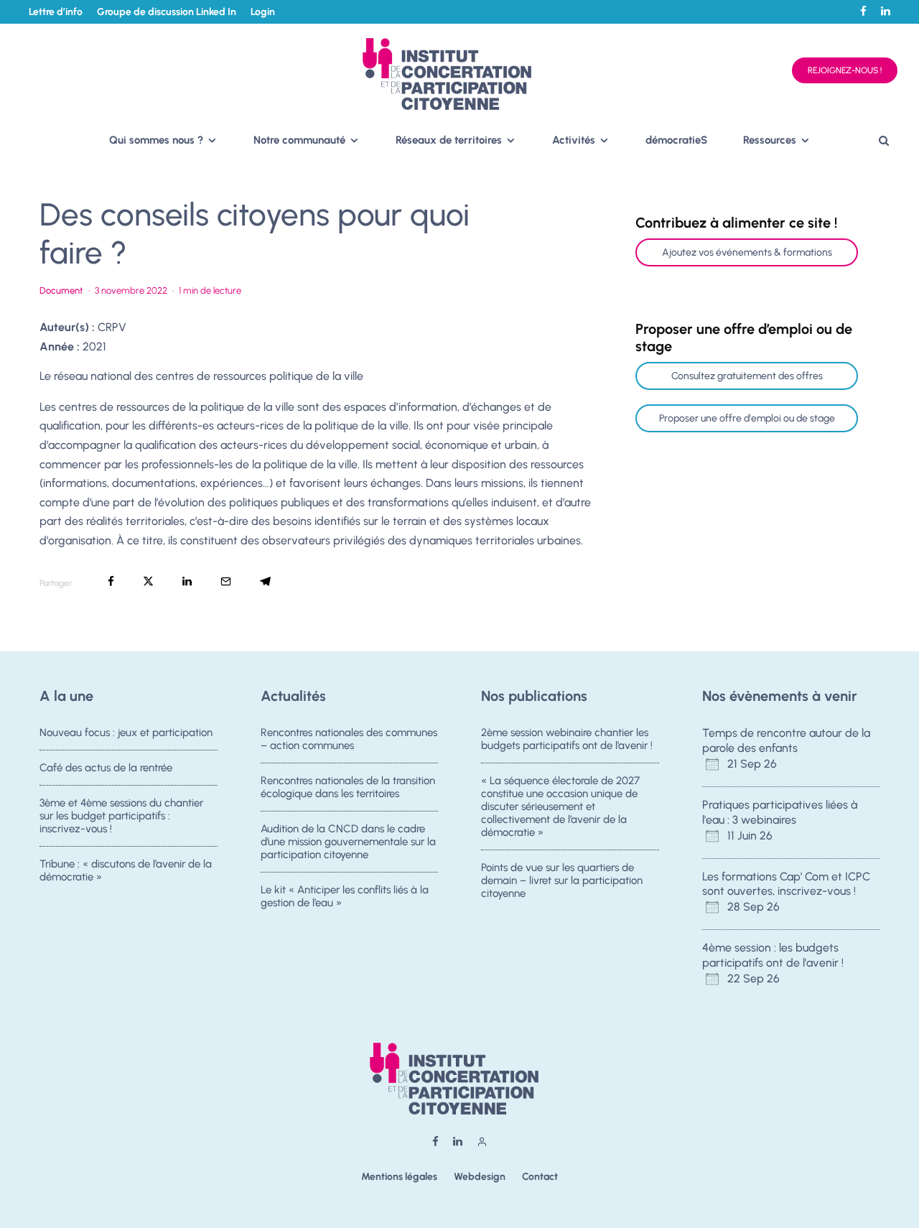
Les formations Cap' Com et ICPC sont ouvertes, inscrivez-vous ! (786, 884)
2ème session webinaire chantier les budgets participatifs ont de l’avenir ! (567, 739)
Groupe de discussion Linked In (166, 12)
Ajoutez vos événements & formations (747, 252)
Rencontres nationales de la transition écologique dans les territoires (348, 787)
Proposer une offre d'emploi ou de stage (747, 418)
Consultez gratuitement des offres (747, 376)
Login (263, 12)
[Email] (225, 581)
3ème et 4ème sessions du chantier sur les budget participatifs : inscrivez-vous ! (121, 815)
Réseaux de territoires (449, 140)
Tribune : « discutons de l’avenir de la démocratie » (125, 870)
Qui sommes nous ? (156, 140)
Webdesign (479, 1177)
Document (61, 290)
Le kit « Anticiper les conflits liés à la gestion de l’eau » (345, 896)
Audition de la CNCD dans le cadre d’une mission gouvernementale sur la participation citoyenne (348, 841)
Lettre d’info (56, 12)
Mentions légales (399, 1177)
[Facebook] (863, 11)
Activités (573, 140)
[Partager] (111, 581)
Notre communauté (299, 140)
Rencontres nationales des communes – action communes (349, 739)
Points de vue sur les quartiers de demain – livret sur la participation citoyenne (562, 880)
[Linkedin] (885, 11)
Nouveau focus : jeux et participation (126, 732)
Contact (540, 1177)
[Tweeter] (148, 581)
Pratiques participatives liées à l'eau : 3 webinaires (779, 812)
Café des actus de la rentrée (105, 767)
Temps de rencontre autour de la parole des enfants (786, 740)
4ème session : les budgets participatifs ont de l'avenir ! (773, 955)
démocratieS (676, 140)
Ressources (769, 140)
